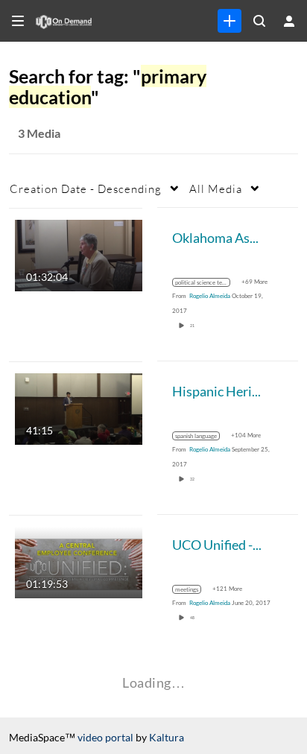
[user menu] (289, 21)
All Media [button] (215, 188)
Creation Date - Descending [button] (86, 188)
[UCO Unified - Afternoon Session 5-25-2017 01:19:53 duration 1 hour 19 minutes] (78, 560)
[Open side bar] (18, 21)
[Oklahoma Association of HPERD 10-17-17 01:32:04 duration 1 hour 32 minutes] (78, 253)
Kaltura (166, 737)
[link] (229, 21)
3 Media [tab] (39, 133)
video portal (105, 737)
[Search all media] (259, 21)
